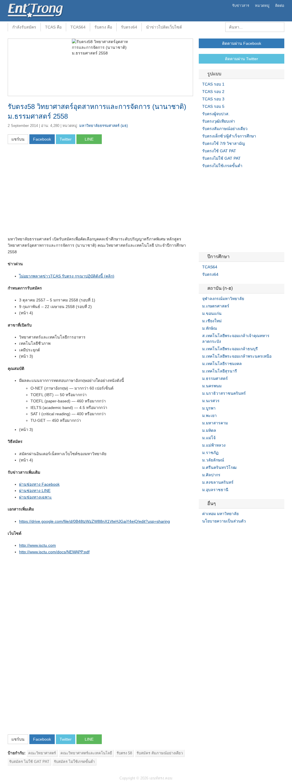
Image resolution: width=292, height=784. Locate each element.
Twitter (208, 532)
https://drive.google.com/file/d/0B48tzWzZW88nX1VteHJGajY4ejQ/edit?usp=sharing (94, 521)
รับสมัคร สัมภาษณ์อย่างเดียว (160, 753)
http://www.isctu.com (37, 545)
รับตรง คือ (103, 27)
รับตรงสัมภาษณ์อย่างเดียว (225, 128)
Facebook (201, 532)
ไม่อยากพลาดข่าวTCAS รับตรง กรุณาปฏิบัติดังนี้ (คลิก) (66, 276)
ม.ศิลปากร (211, 475)
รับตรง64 (129, 27)
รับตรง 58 (124, 753)
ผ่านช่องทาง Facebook (39, 484)
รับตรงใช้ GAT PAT (219, 151)
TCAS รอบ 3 (213, 99)
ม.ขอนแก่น (212, 313)
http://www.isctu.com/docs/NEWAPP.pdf (54, 552)
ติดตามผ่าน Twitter (241, 58)
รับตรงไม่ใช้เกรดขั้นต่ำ (222, 165)
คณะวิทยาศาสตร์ (42, 753)
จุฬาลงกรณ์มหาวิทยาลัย (223, 298)
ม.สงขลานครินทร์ (218, 482)
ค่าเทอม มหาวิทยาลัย (220, 513)
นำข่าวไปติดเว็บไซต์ (164, 27)
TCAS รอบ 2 (213, 91)
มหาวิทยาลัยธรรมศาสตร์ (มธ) (103, 125)
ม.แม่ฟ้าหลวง (214, 445)
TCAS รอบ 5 (213, 106)
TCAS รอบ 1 (213, 84)
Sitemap (221, 532)
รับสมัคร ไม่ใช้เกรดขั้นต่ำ (74, 761)
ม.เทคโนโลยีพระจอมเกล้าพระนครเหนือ (236, 356)
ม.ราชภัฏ (210, 452)
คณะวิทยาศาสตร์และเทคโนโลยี (86, 753)
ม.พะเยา (209, 415)
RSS (214, 532)
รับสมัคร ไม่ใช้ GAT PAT (29, 761)
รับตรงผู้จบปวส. (216, 114)
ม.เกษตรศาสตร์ (215, 306)
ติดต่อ (279, 5)
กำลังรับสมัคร (24, 27)
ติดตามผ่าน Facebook (241, 43)
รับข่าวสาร (240, 5)
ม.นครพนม (212, 386)
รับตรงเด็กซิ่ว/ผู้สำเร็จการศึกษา (229, 136)
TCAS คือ (53, 27)
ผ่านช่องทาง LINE (34, 490)
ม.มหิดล (209, 430)
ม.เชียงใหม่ (212, 321)
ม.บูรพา (209, 408)
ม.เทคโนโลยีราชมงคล (222, 363)
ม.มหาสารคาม (215, 423)
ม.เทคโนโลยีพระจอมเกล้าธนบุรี (230, 349)
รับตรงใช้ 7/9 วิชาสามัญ (223, 143)
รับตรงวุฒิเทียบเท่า (218, 121)
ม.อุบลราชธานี (215, 489)
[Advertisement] (56, 192)
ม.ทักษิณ (209, 328)
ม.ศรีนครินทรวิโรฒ (219, 467)
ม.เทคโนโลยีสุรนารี (219, 371)
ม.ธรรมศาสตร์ (215, 378)
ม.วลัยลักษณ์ (213, 460)
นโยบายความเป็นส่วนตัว (224, 521)
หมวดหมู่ (262, 5)
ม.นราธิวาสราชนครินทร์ (224, 393)
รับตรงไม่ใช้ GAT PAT (221, 158)
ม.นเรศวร (211, 400)
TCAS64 (78, 27)
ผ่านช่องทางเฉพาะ (35, 497)
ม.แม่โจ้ (209, 437)
